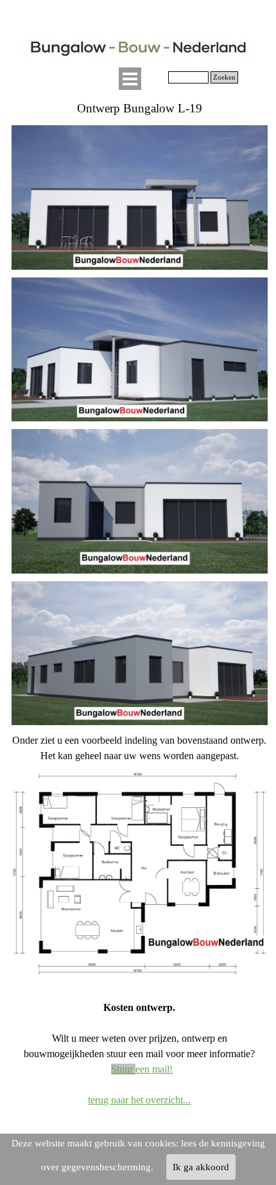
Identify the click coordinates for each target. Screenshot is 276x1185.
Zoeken (224, 77)
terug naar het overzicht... (139, 1099)
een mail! (142, 1069)
